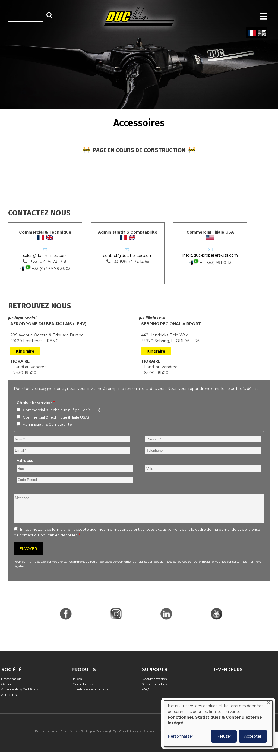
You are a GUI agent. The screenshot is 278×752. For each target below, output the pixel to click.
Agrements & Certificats (21, 689)
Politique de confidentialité (56, 731)
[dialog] (218, 723)
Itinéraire (25, 351)
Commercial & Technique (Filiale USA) (56, 417)
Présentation (13, 679)
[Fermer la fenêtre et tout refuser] (268, 703)
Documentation (156, 679)
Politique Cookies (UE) (98, 731)
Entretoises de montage (91, 689)
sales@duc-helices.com (45, 255)
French (251, 33)
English (262, 33)
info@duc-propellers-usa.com (210, 255)
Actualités (11, 695)
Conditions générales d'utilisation (145, 731)
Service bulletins (156, 684)
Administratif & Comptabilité (47, 424)
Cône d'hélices (84, 684)
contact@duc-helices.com (128, 255)
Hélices (78, 679)
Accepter (252, 736)
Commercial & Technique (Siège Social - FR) (61, 410)
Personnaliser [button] (180, 736)
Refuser (223, 736)
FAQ (147, 689)
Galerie (8, 684)
